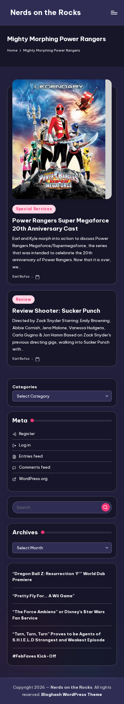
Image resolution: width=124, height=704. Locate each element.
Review (23, 299)
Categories (24, 386)
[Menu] (114, 12)
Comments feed (34, 467)
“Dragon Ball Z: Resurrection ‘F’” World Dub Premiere (58, 576)
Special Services (34, 209)
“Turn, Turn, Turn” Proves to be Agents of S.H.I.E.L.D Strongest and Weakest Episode (58, 637)
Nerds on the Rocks (45, 12)
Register (27, 433)
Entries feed (31, 456)
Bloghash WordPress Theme (71, 694)
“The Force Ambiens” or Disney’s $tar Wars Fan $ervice (58, 614)
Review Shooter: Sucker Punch (56, 310)
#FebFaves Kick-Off (34, 656)
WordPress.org (33, 478)
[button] (105, 507)
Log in (25, 445)
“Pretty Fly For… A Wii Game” (43, 595)
